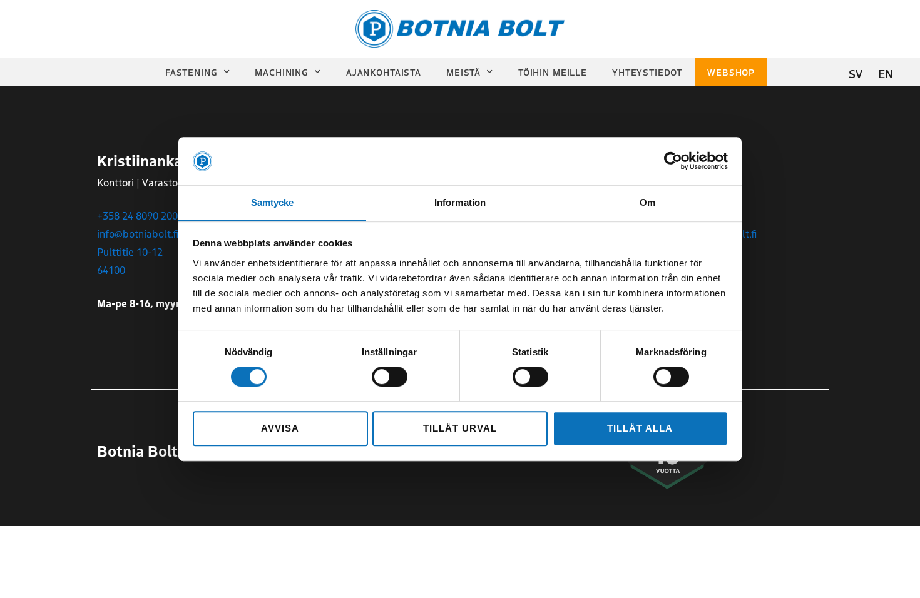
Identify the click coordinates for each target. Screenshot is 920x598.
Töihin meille (552, 72)
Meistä (463, 72)
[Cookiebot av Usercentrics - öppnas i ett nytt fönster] (673, 161)
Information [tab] (460, 202)
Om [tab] (647, 202)
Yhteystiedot (647, 72)
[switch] (389, 377)
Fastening (191, 72)
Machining (282, 72)
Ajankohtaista (383, 72)
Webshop (731, 72)
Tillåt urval (459, 428)
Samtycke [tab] (272, 202)
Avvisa (280, 428)
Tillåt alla (639, 428)
